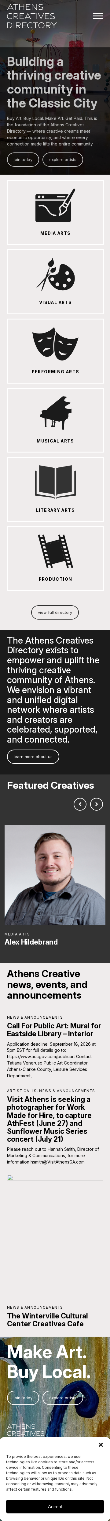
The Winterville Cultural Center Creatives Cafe (47, 1320)
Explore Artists (62, 159)
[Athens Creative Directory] (32, 16)
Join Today (23, 159)
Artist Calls (22, 1091)
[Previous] (80, 804)
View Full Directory (55, 612)
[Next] (96, 804)
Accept (55, 1506)
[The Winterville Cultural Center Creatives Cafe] (55, 1236)
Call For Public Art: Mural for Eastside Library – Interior (54, 1030)
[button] (101, 1445)
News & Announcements (35, 1017)
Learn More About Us (33, 756)
